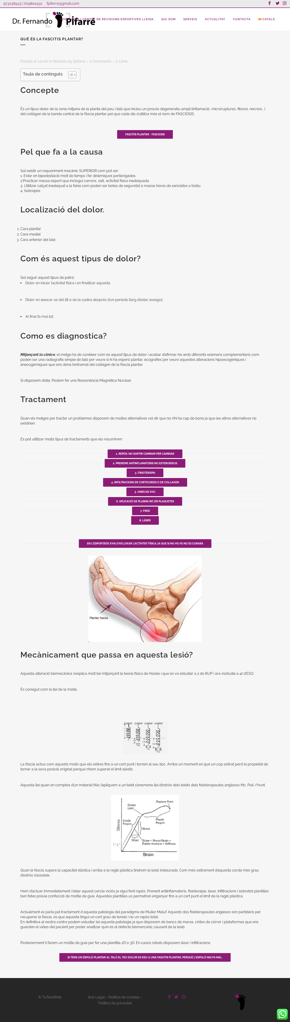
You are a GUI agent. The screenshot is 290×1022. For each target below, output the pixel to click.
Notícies (60, 61)
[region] (145, 1008)
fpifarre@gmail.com (63, 3)
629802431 (33, 3)
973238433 (12, 3)
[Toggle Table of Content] (70, 75)
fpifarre (79, 61)
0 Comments (100, 61)
